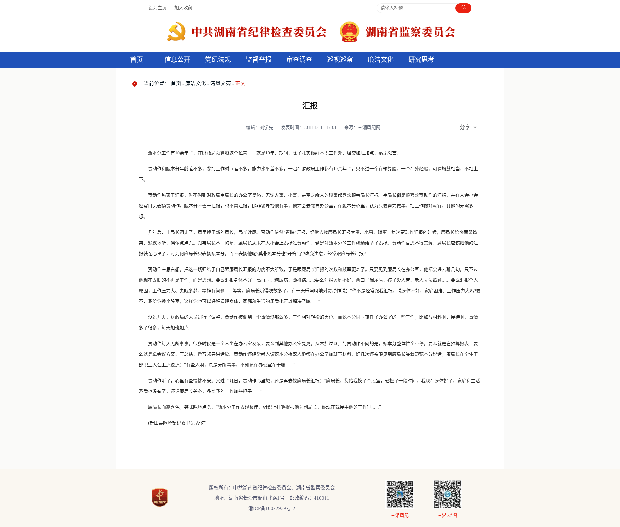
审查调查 (299, 59)
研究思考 (421, 59)
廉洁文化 (195, 83)
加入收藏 (183, 7)
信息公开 (177, 59)
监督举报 (259, 59)
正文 (240, 83)
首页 (136, 59)
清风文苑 (220, 83)
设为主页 (158, 7)
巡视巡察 (340, 59)
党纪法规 (218, 59)
